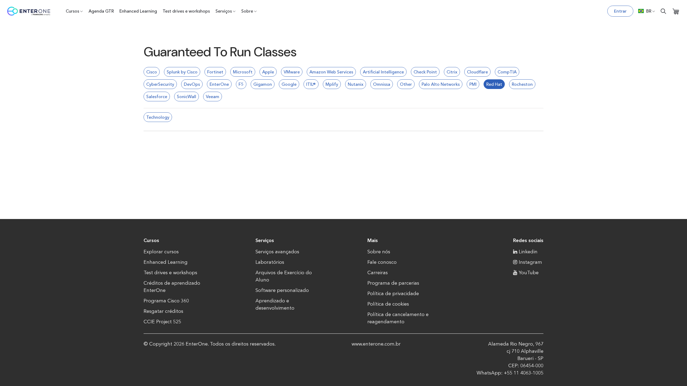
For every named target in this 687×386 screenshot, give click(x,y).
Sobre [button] (247, 11)
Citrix (452, 72)
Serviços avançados (277, 252)
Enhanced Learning (138, 11)
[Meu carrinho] (676, 11)
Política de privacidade (393, 293)
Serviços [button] (223, 11)
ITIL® (311, 84)
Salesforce (156, 96)
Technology (157, 117)
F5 (241, 84)
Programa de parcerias (393, 283)
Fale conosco (382, 262)
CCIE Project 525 (162, 322)
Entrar (620, 11)
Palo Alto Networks (441, 84)
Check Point (425, 72)
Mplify (332, 84)
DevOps (192, 84)
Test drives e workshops (186, 11)
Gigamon (262, 84)
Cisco (151, 72)
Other (406, 84)
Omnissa (381, 84)
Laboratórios (269, 262)
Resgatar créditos (163, 311)
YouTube (529, 273)
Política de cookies (388, 304)
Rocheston (522, 84)
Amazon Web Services (331, 72)
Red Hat (494, 84)
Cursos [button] (72, 11)
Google (289, 84)
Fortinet (215, 72)
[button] (646, 11)
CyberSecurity (160, 84)
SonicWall (186, 96)
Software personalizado (282, 290)
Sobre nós (378, 252)
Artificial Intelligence (383, 72)
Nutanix (355, 84)
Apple (268, 72)
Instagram (530, 262)
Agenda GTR (101, 11)
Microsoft (243, 72)
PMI (473, 84)
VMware (292, 72)
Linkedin (528, 252)
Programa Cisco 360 (166, 301)
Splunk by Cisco (182, 72)
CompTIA (507, 72)
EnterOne (219, 84)
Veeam (212, 96)
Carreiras (377, 273)
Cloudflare (477, 72)
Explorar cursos (161, 252)
